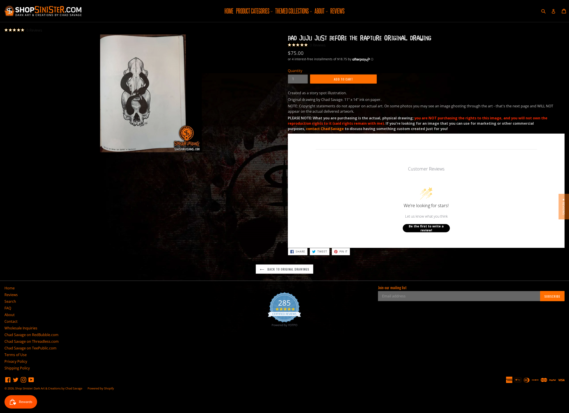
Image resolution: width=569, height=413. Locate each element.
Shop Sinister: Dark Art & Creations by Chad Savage (48, 388)
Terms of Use (15, 354)
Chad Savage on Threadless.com (31, 341)
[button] (564, 206)
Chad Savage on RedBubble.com (31, 334)
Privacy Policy (15, 361)
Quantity (295, 70)
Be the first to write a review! (426, 228)
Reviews (337, 11)
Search (10, 301)
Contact (11, 321)
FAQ (7, 308)
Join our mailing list (392, 287)
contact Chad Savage (325, 128)
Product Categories (255, 11)
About (322, 11)
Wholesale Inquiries (20, 328)
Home (228, 11)
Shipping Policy (17, 368)
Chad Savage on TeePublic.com (30, 348)
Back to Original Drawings (287, 269)
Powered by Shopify (101, 388)
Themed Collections (294, 11)
